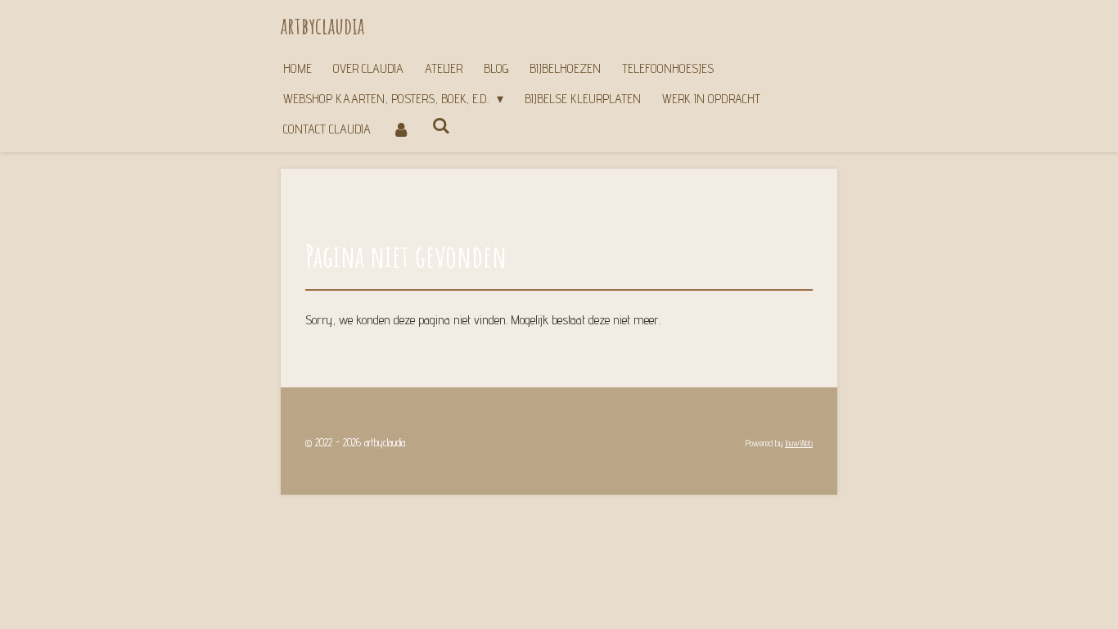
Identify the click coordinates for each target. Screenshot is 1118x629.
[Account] (401, 129)
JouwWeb (799, 443)
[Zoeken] (440, 126)
